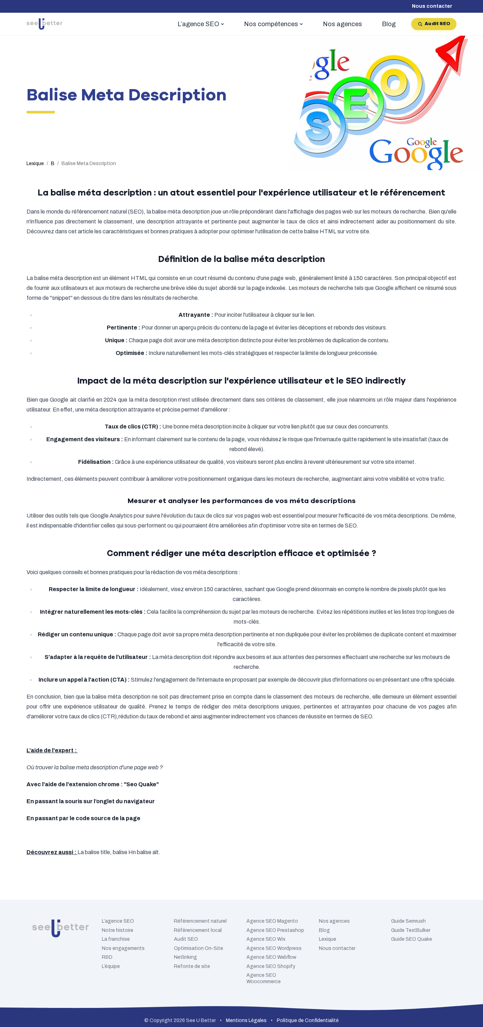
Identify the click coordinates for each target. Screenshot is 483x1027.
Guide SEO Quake (411, 939)
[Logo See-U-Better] (45, 24)
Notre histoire (117, 930)
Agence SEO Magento (272, 921)
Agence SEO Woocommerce (263, 978)
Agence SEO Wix (265, 939)
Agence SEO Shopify (270, 966)
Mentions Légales (246, 1020)
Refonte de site (192, 966)
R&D (107, 957)
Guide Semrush (408, 921)
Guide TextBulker (410, 930)
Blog (324, 930)
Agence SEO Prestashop (275, 930)
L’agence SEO (118, 921)
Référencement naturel (200, 921)
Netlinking (185, 957)
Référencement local (198, 930)
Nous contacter (432, 6)
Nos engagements (123, 948)
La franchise (116, 939)
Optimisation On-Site (198, 948)
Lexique (327, 939)
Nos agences (334, 921)
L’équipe (111, 966)
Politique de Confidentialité (308, 1020)
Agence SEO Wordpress (274, 948)
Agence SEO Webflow (271, 957)
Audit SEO (437, 23)
